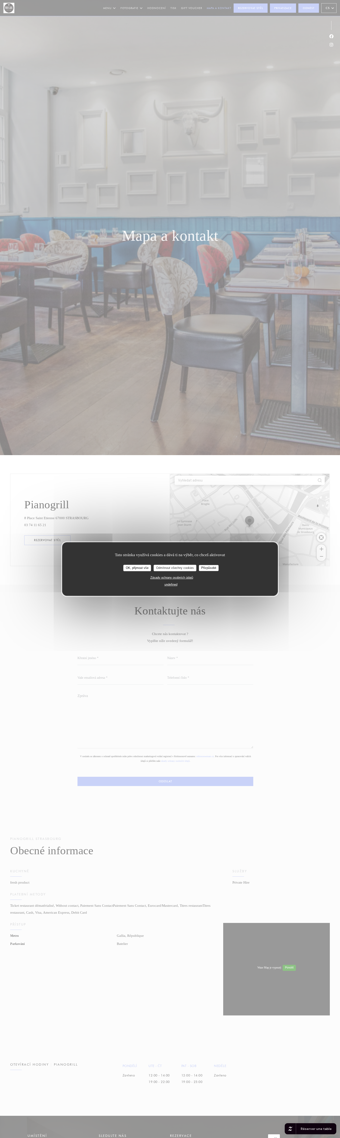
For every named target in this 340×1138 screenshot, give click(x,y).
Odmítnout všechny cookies (175, 568)
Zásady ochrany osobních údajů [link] (171, 577)
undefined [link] (170, 584)
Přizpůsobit (208, 568)
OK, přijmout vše (137, 568)
